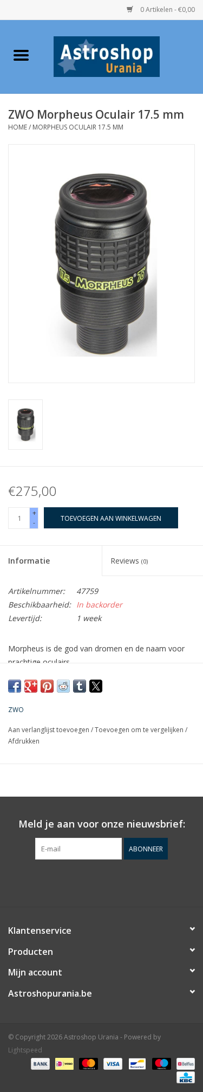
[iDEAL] (63, 1063)
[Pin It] (47, 686)
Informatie (29, 560)
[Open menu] (21, 55)
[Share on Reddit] (63, 686)
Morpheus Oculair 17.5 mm (77, 127)
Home (17, 127)
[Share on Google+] (30, 686)
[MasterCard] (87, 1063)
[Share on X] (95, 686)
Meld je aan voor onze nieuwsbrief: (101, 824)
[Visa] (112, 1063)
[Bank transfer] (39, 1063)
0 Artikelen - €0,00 (167, 9)
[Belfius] (184, 1063)
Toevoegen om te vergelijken (140, 729)
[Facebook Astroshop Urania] (101, 881)
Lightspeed (25, 1050)
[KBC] (184, 1077)
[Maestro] (160, 1063)
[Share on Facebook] (14, 686)
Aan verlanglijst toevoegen (49, 729)
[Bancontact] (136, 1063)
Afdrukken (24, 741)
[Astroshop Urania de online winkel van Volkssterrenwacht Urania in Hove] (123, 55)
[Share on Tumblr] (79, 686)
